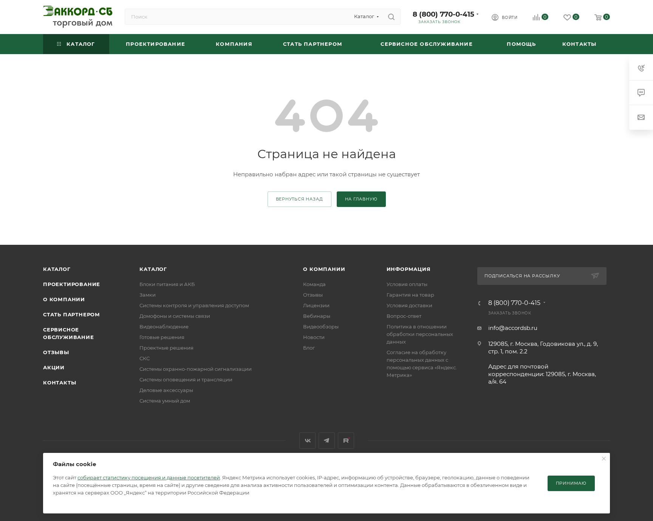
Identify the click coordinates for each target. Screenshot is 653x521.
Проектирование (71, 284)
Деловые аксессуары (166, 390)
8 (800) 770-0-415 (443, 14)
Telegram (327, 440)
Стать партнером (71, 314)
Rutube (346, 440)
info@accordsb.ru (512, 327)
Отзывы (56, 352)
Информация (409, 269)
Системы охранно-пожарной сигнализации (195, 369)
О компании (64, 299)
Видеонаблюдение (164, 326)
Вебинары (316, 316)
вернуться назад (299, 199)
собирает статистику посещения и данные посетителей (148, 477)
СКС (144, 358)
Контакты (59, 382)
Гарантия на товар (410, 295)
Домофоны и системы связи (174, 316)
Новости (314, 337)
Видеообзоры (321, 326)
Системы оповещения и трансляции (185, 379)
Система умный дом (164, 401)
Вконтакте (307, 440)
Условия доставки (409, 305)
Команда (314, 284)
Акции (54, 367)
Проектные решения (166, 348)
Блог (309, 348)
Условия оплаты (407, 284)
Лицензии (316, 305)
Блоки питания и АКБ (167, 284)
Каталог (57, 269)
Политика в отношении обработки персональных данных (420, 334)
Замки (147, 295)
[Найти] (391, 17)
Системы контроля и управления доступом (194, 305)
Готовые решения (161, 337)
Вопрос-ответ (404, 316)
